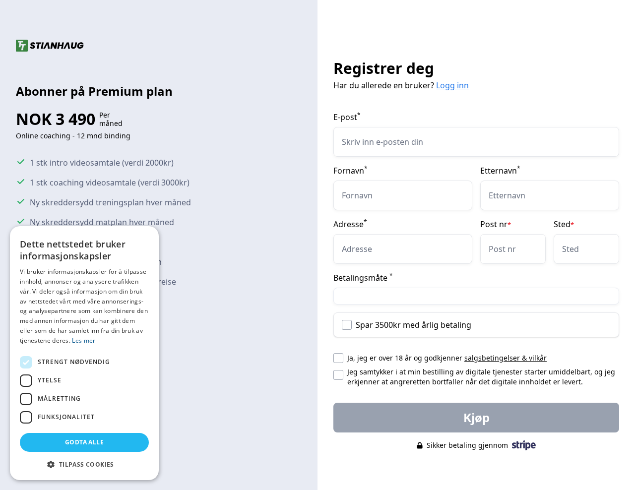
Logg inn (452, 85)
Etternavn (500, 170)
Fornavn (350, 170)
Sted (564, 224)
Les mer (83, 340)
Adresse (350, 224)
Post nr (495, 224)
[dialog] (84, 353)
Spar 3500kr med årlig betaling (413, 324)
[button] (84, 464)
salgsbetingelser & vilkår (505, 358)
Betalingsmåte (363, 277)
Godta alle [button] (84, 442)
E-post (347, 117)
